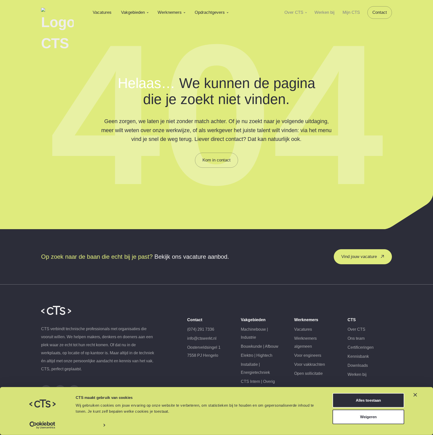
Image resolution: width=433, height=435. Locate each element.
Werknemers (170, 12)
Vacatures (102, 12)
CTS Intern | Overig (258, 381)
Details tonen (87, 425)
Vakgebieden (133, 12)
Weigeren (368, 416)
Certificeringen (361, 347)
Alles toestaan (368, 400)
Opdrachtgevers (210, 12)
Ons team (356, 338)
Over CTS (293, 12)
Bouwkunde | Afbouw (259, 346)
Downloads (358, 365)
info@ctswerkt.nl (201, 338)
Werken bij (324, 12)
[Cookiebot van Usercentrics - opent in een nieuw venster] (42, 425)
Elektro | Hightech (256, 355)
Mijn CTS (351, 12)
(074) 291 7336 (200, 329)
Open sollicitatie (308, 373)
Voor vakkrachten (309, 364)
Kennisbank (358, 356)
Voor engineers (307, 355)
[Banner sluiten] (415, 395)
